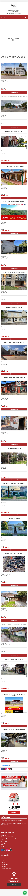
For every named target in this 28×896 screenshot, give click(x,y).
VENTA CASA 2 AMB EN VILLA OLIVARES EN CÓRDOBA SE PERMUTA (14, 695)
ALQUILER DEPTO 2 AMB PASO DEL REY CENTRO (14, 61)
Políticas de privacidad (6, 868)
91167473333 (15, 12)
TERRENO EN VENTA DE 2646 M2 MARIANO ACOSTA (14, 201)
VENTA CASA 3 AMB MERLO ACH (14, 518)
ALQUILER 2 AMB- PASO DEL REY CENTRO (14, 413)
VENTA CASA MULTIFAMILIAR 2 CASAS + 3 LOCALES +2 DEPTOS (14, 96)
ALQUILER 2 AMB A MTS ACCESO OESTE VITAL (14, 237)
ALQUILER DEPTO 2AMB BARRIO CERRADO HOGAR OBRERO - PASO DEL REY (14, 625)
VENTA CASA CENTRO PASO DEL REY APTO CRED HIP (14, 483)
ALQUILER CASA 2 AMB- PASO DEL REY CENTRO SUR (14, 166)
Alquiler (3, 862)
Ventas (3, 860)
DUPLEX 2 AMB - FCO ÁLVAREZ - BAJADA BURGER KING (14, 272)
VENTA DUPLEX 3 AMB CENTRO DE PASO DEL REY (14, 131)
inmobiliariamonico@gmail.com (8, 848)
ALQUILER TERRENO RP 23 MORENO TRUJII (14, 553)
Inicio (3, 859)
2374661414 (17, 10)
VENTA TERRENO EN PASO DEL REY (14, 448)
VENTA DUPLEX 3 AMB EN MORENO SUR (14, 307)
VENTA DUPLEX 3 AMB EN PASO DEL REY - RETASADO (14, 729)
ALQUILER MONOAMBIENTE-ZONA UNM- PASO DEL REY (14, 377)
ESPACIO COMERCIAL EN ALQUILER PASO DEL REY (14, 342)
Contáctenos (4, 866)
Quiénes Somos (5, 864)
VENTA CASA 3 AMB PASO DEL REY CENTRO (14, 659)
